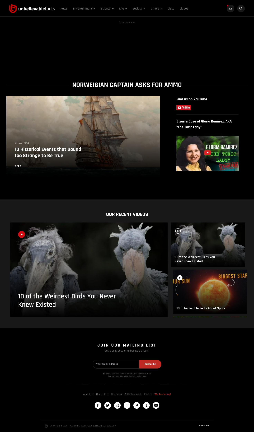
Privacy (148, 394)
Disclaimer (116, 394)
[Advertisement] (127, 49)
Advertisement (133, 394)
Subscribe (150, 364)
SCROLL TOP (204, 425)
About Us (88, 394)
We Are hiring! (162, 394)
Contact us (102, 394)
